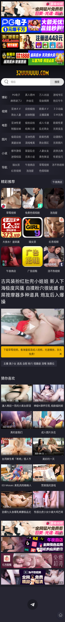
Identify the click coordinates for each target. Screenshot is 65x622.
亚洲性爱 (16, 122)
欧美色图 (44, 136)
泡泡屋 (30, 170)
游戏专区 (58, 94)
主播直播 (44, 114)
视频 (4, 111)
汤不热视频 (58, 164)
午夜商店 (30, 164)
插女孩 (16, 164)
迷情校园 (16, 156)
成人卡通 (44, 122)
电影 (4, 125)
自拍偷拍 (30, 108)
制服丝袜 (16, 128)
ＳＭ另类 (58, 114)
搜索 (57, 81)
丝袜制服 (30, 114)
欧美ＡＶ (44, 108)
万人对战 (44, 94)
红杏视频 (16, 170)
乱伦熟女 (44, 128)
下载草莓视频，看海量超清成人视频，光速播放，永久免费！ (32, 352)
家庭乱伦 (30, 150)
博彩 (4, 97)
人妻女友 (44, 150)
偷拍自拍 (30, 122)
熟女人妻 (16, 114)
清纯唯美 (30, 142)
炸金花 (30, 100)
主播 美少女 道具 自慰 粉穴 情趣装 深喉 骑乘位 (28, 363)
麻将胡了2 (16, 100)
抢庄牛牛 (58, 100)
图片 (4, 139)
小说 (4, 153)
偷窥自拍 (16, 136)
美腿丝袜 (16, 142)
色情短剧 (44, 170)
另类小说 (30, 156)
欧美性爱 (58, 122)
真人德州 (30, 94)
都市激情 (16, 150)
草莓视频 (44, 164)
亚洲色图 (30, 136)
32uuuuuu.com (32, 72)
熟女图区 (44, 142)
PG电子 (16, 94)
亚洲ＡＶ (16, 108)
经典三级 (30, 128)
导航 (4, 167)
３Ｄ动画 (58, 108)
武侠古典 (58, 150)
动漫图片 (58, 136)
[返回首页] (60, 615)
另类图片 (58, 142)
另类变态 (58, 128)
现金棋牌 (44, 100)
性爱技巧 (58, 156)
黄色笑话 (44, 156)
